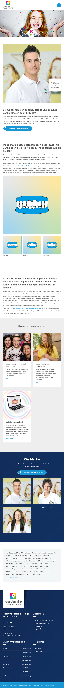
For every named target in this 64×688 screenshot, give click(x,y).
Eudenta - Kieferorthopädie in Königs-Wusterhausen (26, 685)
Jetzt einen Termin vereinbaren (18, 128)
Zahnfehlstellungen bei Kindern (44, 620)
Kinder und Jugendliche (42, 623)
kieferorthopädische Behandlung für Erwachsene (27, 308)
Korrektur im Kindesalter (25, 166)
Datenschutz (38, 651)
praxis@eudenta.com (9, 629)
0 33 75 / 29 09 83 (8, 626)
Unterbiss (25, 255)
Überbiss (5, 255)
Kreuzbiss (46, 255)
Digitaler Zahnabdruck (14, 422)
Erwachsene (38, 626)
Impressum (38, 648)
